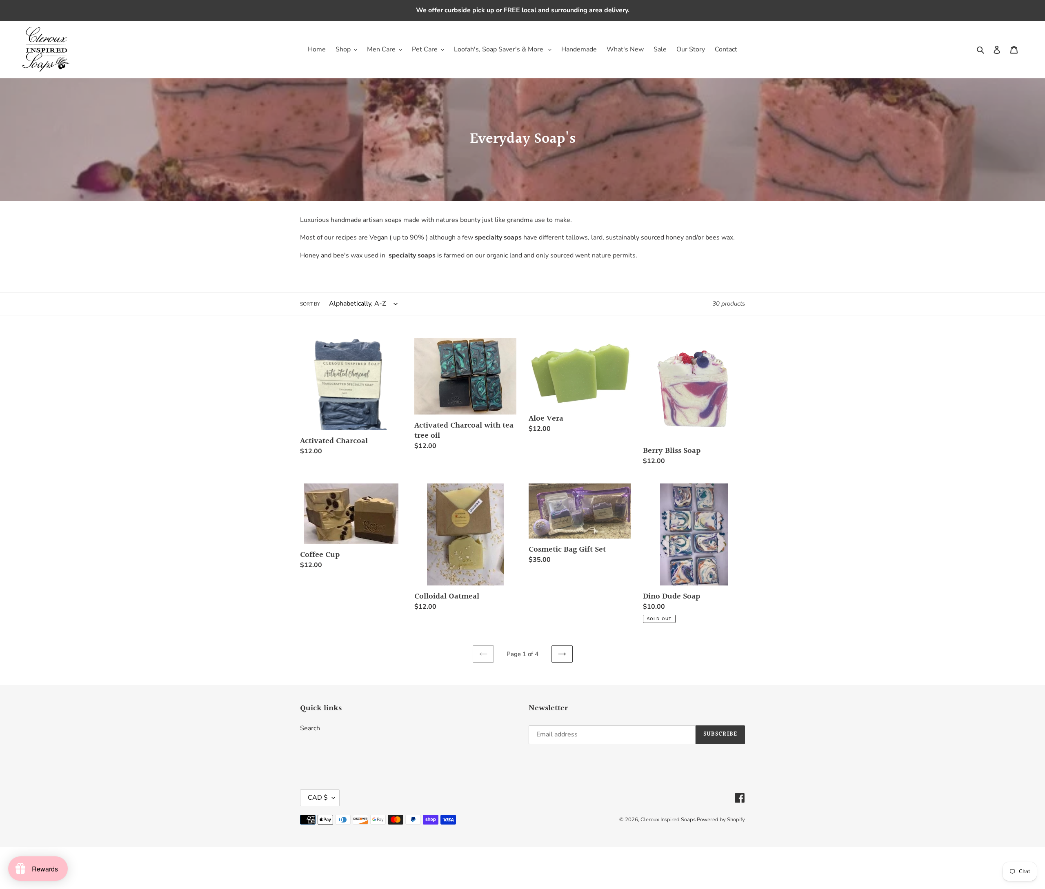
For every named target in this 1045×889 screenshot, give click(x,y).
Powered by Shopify (721, 819)
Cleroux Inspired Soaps (668, 819)
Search (310, 728)
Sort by (310, 304)
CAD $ (318, 797)
